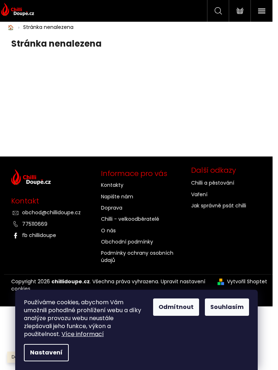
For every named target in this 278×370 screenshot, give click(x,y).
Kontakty (112, 185)
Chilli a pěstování (212, 182)
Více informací (83, 334)
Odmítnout (176, 307)
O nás (108, 230)
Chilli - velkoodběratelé (130, 219)
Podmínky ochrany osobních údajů (137, 256)
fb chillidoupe (39, 235)
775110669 (34, 224)
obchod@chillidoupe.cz (51, 212)
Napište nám (117, 196)
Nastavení (46, 352)
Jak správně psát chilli (218, 205)
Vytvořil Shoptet (247, 281)
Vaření (199, 194)
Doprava (111, 207)
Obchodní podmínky (127, 241)
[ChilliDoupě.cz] (49, 179)
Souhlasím (227, 307)
